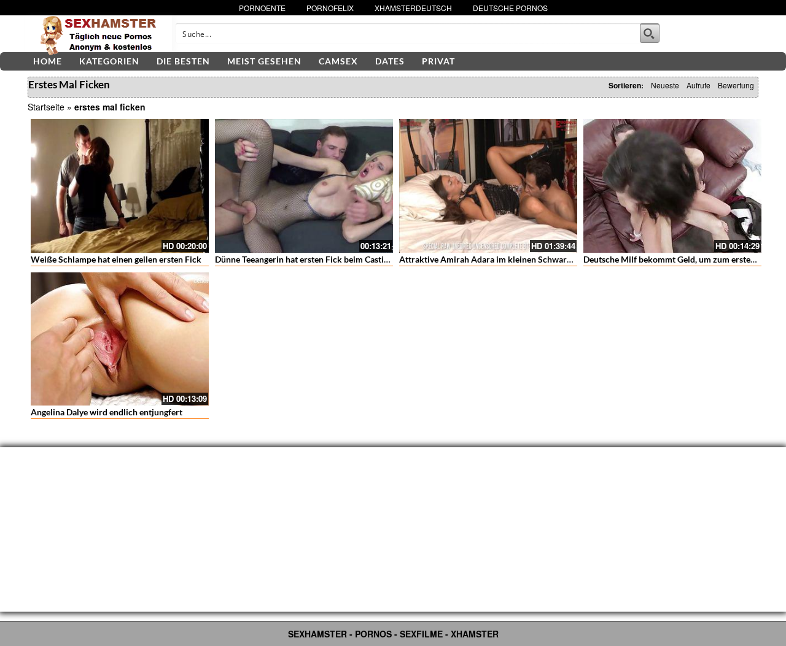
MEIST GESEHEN (264, 61)
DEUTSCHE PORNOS (510, 7)
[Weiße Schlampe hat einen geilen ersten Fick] (120, 186)
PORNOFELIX (330, 7)
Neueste (665, 85)
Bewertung (736, 85)
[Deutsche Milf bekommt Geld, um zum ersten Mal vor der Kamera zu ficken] (672, 186)
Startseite (46, 107)
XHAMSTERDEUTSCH (413, 7)
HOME (47, 61)
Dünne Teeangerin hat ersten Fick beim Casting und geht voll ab (335, 259)
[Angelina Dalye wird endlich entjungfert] (120, 339)
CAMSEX (338, 61)
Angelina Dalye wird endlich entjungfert (106, 412)
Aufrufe (698, 85)
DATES (390, 61)
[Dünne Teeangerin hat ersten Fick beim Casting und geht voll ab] (304, 186)
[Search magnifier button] (650, 33)
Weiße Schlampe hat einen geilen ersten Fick (116, 259)
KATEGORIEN (109, 61)
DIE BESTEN (183, 61)
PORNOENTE (262, 7)
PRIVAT (438, 61)
